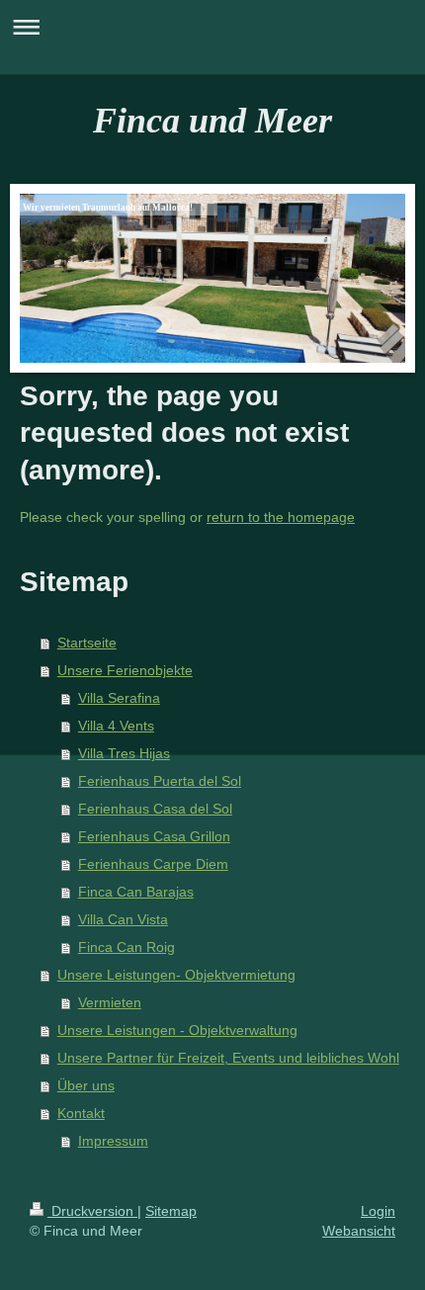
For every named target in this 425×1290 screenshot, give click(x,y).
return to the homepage (281, 517)
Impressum (113, 1141)
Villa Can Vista (123, 919)
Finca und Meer (212, 120)
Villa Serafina (119, 698)
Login (378, 1211)
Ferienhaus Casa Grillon (154, 836)
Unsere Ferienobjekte (125, 670)
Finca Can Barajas (136, 892)
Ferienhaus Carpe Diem (153, 864)
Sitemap (171, 1211)
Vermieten (109, 1002)
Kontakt (81, 1113)
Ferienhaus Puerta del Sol (159, 781)
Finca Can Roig (126, 947)
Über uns (86, 1085)
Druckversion (92, 1211)
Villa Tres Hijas (124, 753)
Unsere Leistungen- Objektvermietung (176, 975)
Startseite (87, 642)
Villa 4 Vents (116, 725)
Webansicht (358, 1231)
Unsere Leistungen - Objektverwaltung (177, 1030)
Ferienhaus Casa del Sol (155, 809)
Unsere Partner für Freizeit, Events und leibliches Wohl (228, 1058)
